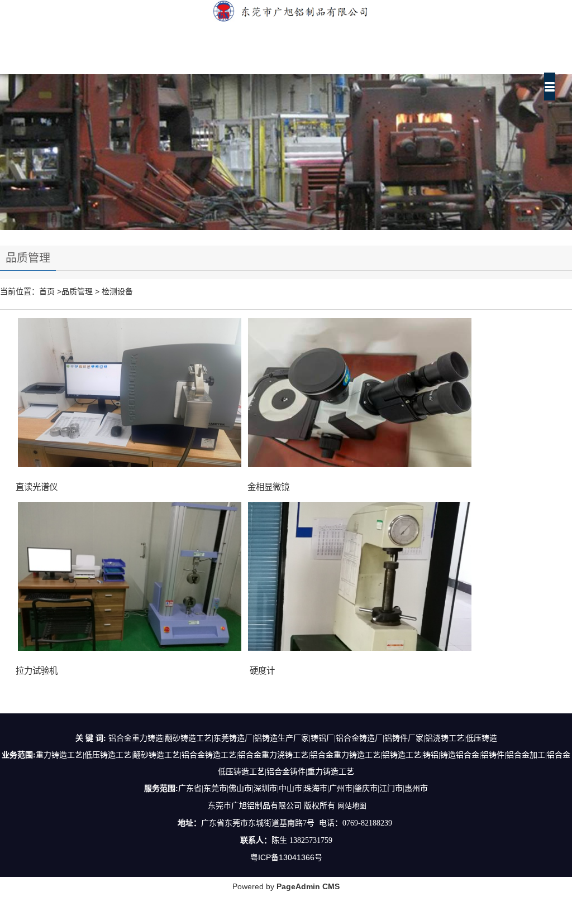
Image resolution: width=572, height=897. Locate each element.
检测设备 (117, 291)
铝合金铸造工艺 (209, 755)
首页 (47, 291)
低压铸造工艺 (107, 755)
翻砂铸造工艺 (156, 755)
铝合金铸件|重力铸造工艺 (310, 772)
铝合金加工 (525, 755)
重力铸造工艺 (59, 755)
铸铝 (430, 755)
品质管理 (77, 291)
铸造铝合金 (459, 755)
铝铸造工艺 (401, 755)
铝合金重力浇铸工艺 (273, 755)
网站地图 (351, 806)
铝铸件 (492, 755)
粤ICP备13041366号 (286, 857)
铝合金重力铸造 (337, 755)
